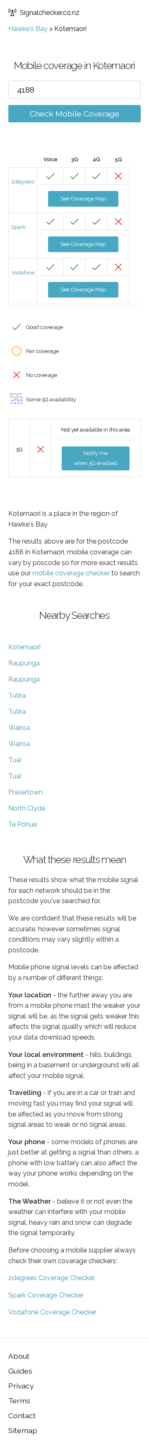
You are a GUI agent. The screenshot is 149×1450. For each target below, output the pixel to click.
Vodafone (22, 272)
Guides (20, 1371)
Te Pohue (22, 824)
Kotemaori (24, 647)
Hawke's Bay (28, 29)
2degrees (22, 182)
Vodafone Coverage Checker (52, 1312)
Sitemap (22, 1430)
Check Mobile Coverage (74, 113)
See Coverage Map (83, 199)
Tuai (14, 760)
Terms (19, 1400)
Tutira (17, 695)
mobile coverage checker (71, 573)
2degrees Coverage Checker (51, 1278)
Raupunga (24, 663)
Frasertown (25, 792)
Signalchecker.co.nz (49, 13)
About (18, 1356)
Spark (18, 227)
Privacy (21, 1385)
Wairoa (19, 728)
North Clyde (26, 808)
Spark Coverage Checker (46, 1295)
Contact (22, 1415)
